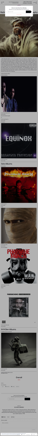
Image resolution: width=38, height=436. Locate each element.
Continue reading (19, 14)
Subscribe (28, 11)
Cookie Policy (18, 434)
